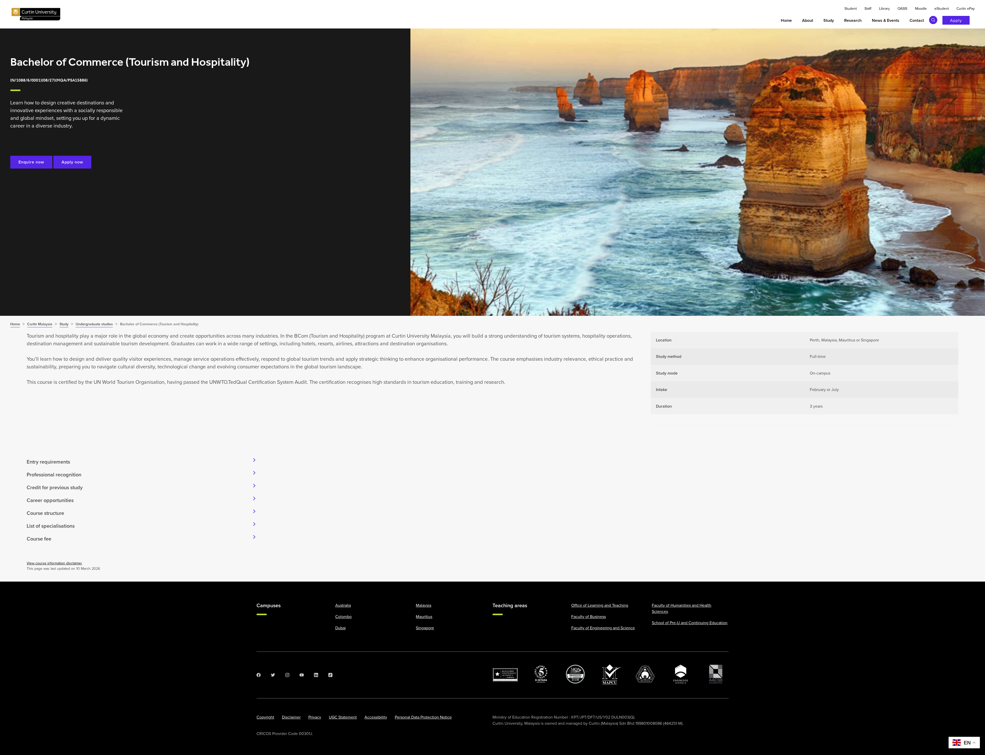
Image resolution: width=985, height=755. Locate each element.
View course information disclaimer (54, 563)
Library (884, 8)
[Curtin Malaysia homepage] (36, 14)
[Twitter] (273, 675)
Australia (343, 605)
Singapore (425, 628)
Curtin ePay (966, 8)
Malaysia (423, 605)
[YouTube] (302, 675)
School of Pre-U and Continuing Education (689, 622)
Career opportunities (50, 500)
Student (850, 8)
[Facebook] (259, 675)
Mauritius (424, 616)
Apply (956, 20)
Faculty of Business (588, 616)
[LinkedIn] (316, 675)
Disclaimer (291, 717)
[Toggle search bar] (933, 20)
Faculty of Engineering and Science (603, 628)
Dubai (340, 628)
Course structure (45, 513)
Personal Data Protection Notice (423, 717)
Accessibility (376, 717)
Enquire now (31, 162)
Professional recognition (54, 474)
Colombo (343, 616)
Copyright (265, 717)
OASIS (902, 8)
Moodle (921, 8)
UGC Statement (343, 717)
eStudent (941, 8)
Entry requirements (48, 461)
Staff (867, 8)
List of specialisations (51, 526)
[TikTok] (330, 675)
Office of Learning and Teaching (599, 605)
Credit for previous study (55, 487)
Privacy (314, 717)
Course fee (39, 538)
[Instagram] (287, 675)
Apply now (72, 162)
